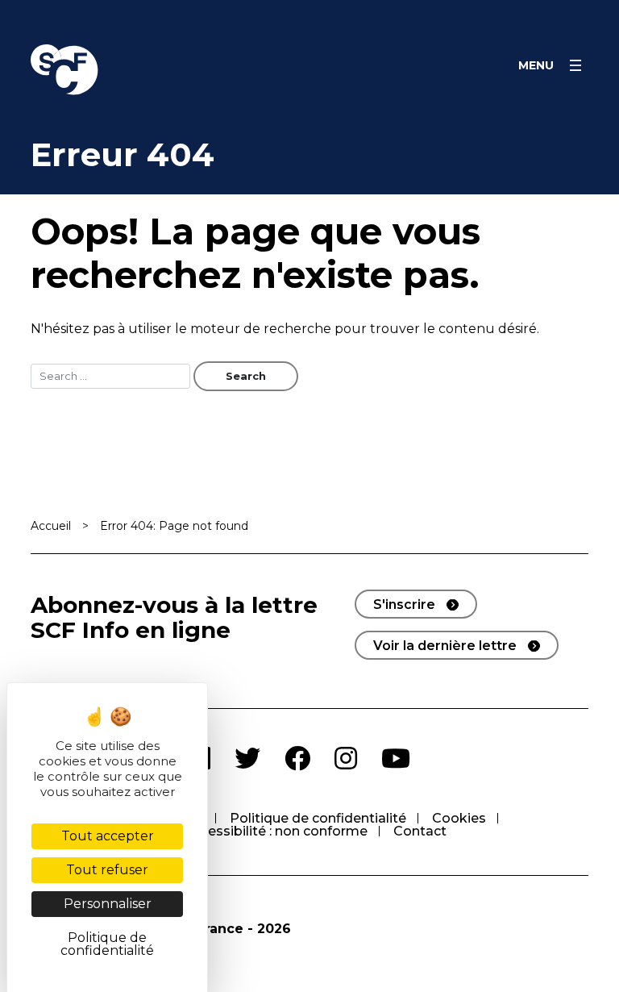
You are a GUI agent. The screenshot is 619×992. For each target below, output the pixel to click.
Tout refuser (107, 869)
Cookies (459, 818)
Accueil (51, 526)
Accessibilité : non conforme (276, 831)
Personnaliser (108, 903)
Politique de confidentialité (318, 818)
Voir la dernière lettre (445, 645)
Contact (420, 831)
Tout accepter (107, 836)
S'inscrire (404, 604)
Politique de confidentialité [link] (107, 944)
